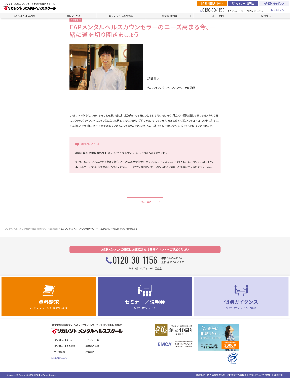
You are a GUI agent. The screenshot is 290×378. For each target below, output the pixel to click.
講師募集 (278, 374)
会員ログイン (279, 10)
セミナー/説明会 (245, 3)
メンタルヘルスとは (24, 16)
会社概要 (200, 374)
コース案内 (217, 16)
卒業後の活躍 (169, 16)
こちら (158, 268)
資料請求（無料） (214, 3)
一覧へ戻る (145, 202)
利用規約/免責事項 (236, 374)
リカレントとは (72, 16)
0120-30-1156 (135, 259)
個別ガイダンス (276, 3)
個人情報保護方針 (216, 374)
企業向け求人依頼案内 (260, 374)
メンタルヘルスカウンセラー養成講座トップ (26, 228)
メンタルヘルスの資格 (121, 16)
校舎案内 (266, 16)
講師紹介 (53, 228)
